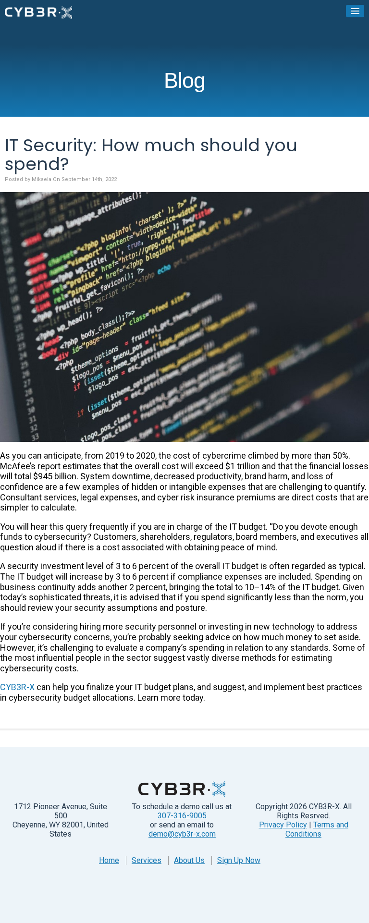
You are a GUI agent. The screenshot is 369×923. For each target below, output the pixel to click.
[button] (355, 11)
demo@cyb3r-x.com (182, 833)
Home (109, 860)
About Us (189, 860)
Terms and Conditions (316, 829)
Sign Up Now (238, 860)
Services (146, 860)
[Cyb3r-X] (38, 12)
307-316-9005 (182, 815)
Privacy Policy (283, 824)
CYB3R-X (17, 687)
